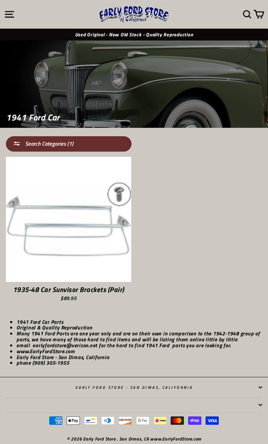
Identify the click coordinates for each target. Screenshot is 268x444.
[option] (134, 34)
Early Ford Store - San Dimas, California (134, 387)
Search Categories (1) (48, 143)
